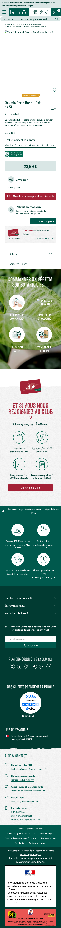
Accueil (7, 24)
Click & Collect (43, 541)
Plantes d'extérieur (34, 24)
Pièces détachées (48, 838)
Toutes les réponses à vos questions (26, 769)
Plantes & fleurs (18, 24)
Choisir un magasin (43, 221)
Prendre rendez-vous (20, 780)
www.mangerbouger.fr (30, 854)
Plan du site (19, 843)
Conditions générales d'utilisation (21, 833)
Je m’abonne (30, 645)
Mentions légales (47, 833)
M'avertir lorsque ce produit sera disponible (33, 196)
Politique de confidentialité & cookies (21, 838)
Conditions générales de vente (30, 828)
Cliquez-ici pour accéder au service (26, 790)
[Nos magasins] (35, 12)
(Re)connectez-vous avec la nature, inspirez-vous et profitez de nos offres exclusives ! (30, 628)
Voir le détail (10, 133)
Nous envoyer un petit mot (22, 801)
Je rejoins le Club (41, 238)
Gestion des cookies (37, 843)
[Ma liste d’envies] (46, 12)
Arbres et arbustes (14, 26)
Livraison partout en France (17, 570)
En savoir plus (14, 238)
